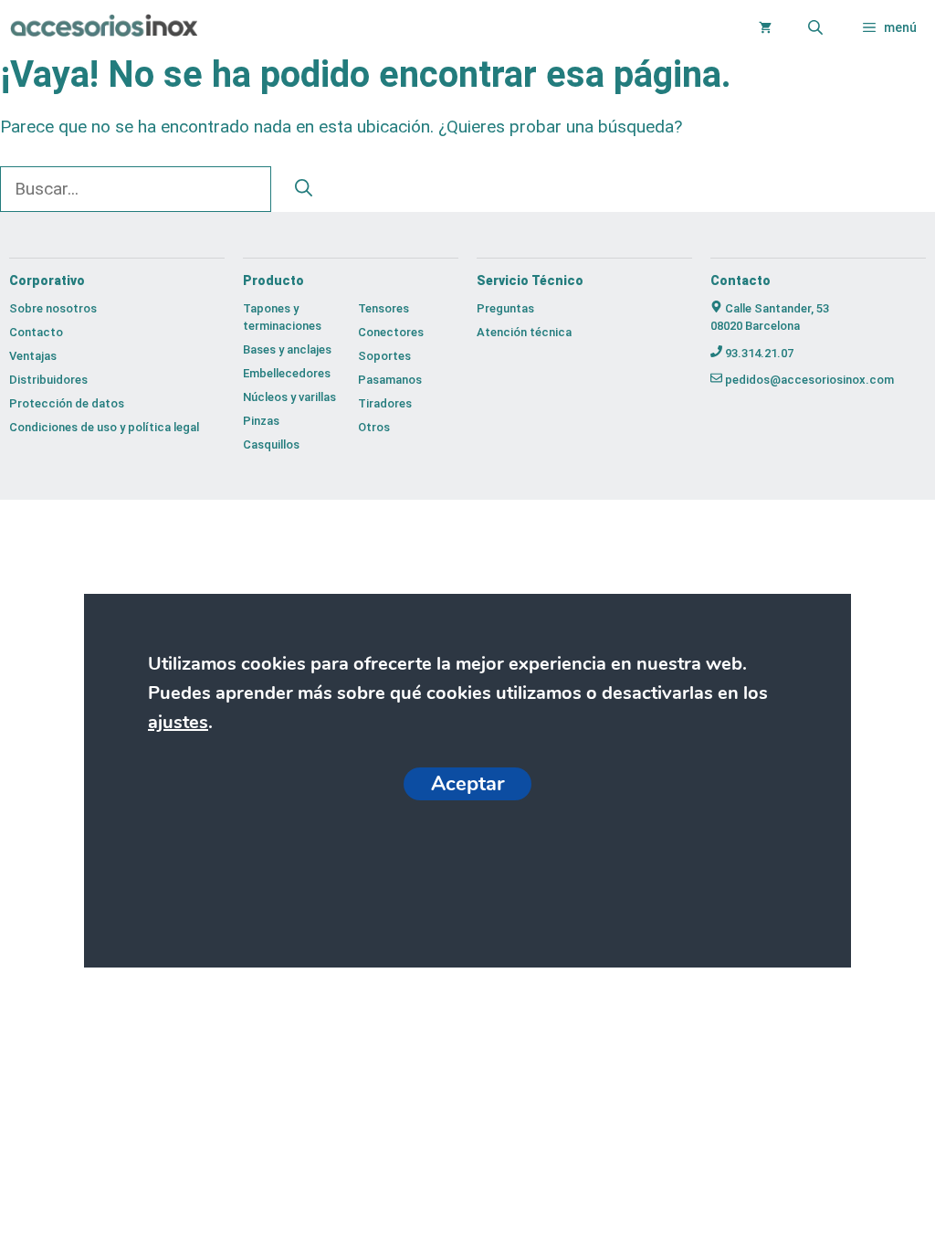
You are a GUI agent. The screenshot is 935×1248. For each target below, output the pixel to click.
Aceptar (467, 784)
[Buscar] (303, 189)
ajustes (178, 722)
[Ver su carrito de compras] (765, 27)
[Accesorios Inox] (103, 28)
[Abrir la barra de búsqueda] (817, 27)
